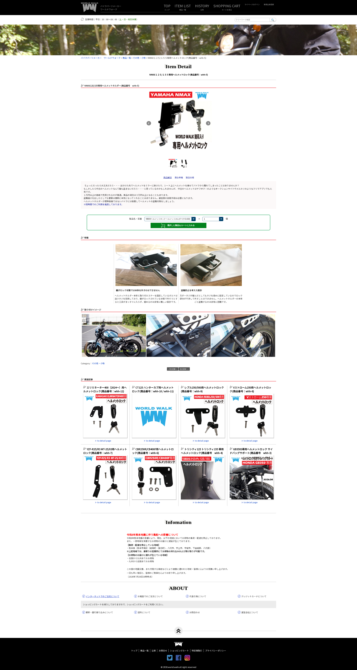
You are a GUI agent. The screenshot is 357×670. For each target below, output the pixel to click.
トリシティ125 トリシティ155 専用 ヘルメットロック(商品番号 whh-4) (202, 451)
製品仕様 (190, 177)
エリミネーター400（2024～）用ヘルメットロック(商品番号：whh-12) (105, 389)
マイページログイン (252, 4)
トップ (167, 10)
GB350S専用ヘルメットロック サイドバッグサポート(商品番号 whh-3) (251, 451)
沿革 (202, 10)
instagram (187, 658)
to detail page (104, 440)
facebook (178, 658)
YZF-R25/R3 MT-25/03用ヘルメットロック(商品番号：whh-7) (105, 451)
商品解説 (167, 177)
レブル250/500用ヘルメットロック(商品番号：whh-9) (202, 389)
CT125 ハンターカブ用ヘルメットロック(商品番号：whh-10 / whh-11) (153, 389)
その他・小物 (98, 363)
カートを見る (227, 10)
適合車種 (179, 177)
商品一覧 (182, 10)
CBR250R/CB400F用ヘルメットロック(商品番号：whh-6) (153, 451)
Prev (149, 123)
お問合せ (163, 650)
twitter (170, 658)
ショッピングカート (179, 650)
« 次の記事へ (172, 369)
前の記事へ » (184, 369)
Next (208, 123)
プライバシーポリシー (215, 650)
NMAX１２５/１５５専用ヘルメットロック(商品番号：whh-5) (178, 74)
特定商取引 (197, 650)
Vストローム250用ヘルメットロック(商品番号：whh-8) (250, 389)
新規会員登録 (269, 4)
